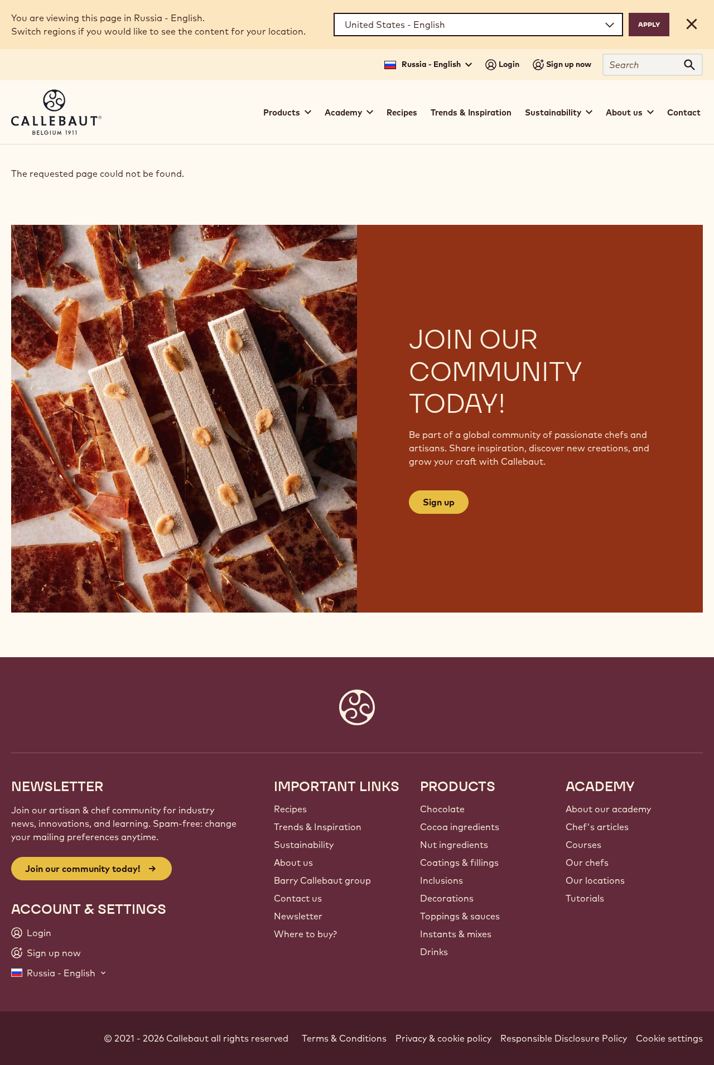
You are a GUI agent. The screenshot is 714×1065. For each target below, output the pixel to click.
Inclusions (441, 880)
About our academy (608, 809)
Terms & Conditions (344, 1038)
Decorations (447, 898)
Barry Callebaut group (322, 880)
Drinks (434, 951)
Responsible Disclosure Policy (563, 1038)
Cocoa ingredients (459, 826)
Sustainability (304, 844)
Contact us (298, 898)
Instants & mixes (455, 933)
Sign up (439, 502)
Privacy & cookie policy (443, 1038)
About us (293, 862)
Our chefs (587, 862)
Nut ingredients (454, 844)
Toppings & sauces (460, 916)
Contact (684, 112)
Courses (583, 844)
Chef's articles (597, 826)
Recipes (402, 112)
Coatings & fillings (459, 862)
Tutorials (585, 898)
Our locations (595, 880)
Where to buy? (305, 933)
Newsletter (298, 916)
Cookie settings (669, 1038)
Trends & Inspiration (471, 112)
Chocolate (442, 809)
